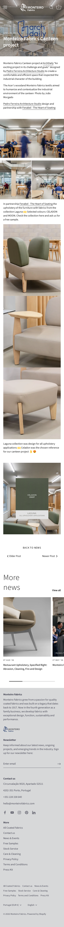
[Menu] (5, 7)
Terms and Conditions (15, 864)
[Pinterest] (26, 812)
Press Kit (8, 869)
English (31, 905)
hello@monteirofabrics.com (18, 803)
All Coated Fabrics (13, 828)
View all (56, 590)
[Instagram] (19, 812)
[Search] (51, 7)
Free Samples (10, 843)
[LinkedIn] (33, 812)
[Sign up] (59, 764)
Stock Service (10, 849)
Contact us (9, 833)
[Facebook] (5, 812)
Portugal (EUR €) (11, 905)
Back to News (32, 548)
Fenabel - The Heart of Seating (38, 108)
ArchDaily (48, 63)
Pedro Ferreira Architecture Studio (25, 71)
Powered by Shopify (36, 914)
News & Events (11, 838)
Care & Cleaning (12, 854)
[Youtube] (12, 812)
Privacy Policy (10, 859)
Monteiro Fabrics (18, 914)
